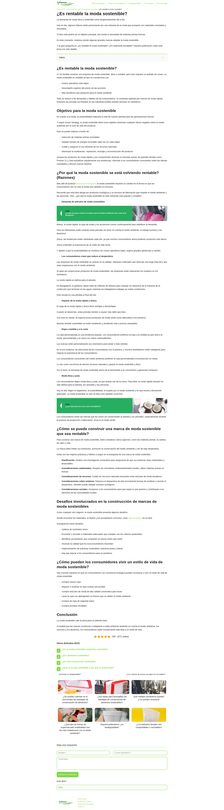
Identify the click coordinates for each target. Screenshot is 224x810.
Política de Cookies (85, 801)
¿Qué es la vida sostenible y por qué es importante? (88, 668)
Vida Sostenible (98, 3)
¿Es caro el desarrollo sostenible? (79, 661)
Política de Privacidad (85, 804)
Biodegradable (135, 3)
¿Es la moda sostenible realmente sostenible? (85, 649)
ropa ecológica (135, 518)
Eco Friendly (162, 3)
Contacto (81, 807)
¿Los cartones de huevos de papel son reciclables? (145, 674)
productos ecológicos (86, 183)
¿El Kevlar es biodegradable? (70, 674)
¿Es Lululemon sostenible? (75, 655)
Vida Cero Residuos (116, 3)
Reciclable (148, 3)
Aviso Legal (82, 799)
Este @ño (62, 781)
